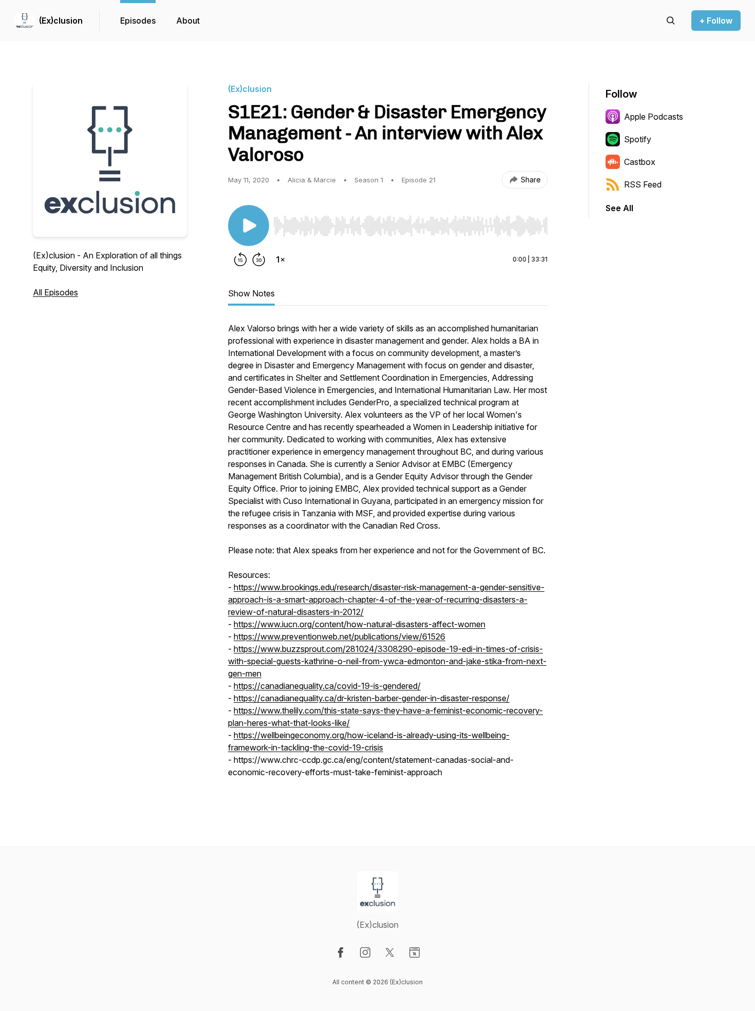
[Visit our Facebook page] (340, 952)
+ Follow (716, 20)
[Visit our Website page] (414, 952)
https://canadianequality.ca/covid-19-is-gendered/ (327, 686)
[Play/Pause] (248, 225)
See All (619, 208)
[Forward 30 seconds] (259, 259)
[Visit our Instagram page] (365, 952)
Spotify (637, 139)
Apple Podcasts (653, 116)
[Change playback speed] (280, 259)
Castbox (639, 162)
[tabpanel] (388, 555)
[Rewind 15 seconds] (240, 259)
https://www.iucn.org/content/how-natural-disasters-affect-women (359, 624)
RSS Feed (643, 184)
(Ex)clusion (61, 20)
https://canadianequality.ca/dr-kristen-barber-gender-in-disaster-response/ (371, 698)
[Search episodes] (671, 20)
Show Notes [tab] (251, 293)
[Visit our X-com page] (390, 952)
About (188, 20)
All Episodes (55, 292)
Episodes (138, 20)
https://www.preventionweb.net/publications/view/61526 (339, 636)
